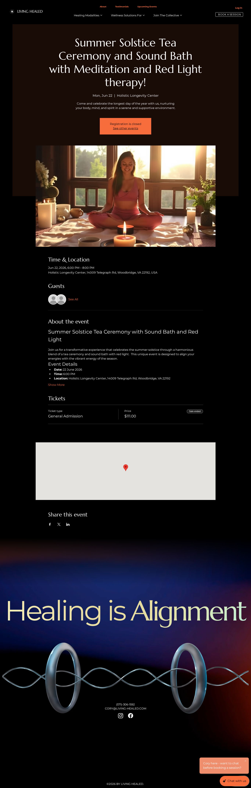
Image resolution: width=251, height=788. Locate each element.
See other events (125, 128)
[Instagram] (120, 715)
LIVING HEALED (29, 11)
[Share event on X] (59, 524)
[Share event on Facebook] (50, 524)
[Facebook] (130, 715)
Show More (56, 385)
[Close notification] (245, 761)
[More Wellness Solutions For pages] (144, 15)
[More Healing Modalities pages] (101, 15)
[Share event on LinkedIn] (68, 524)
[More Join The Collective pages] (181, 15)
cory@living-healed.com (125, 708)
